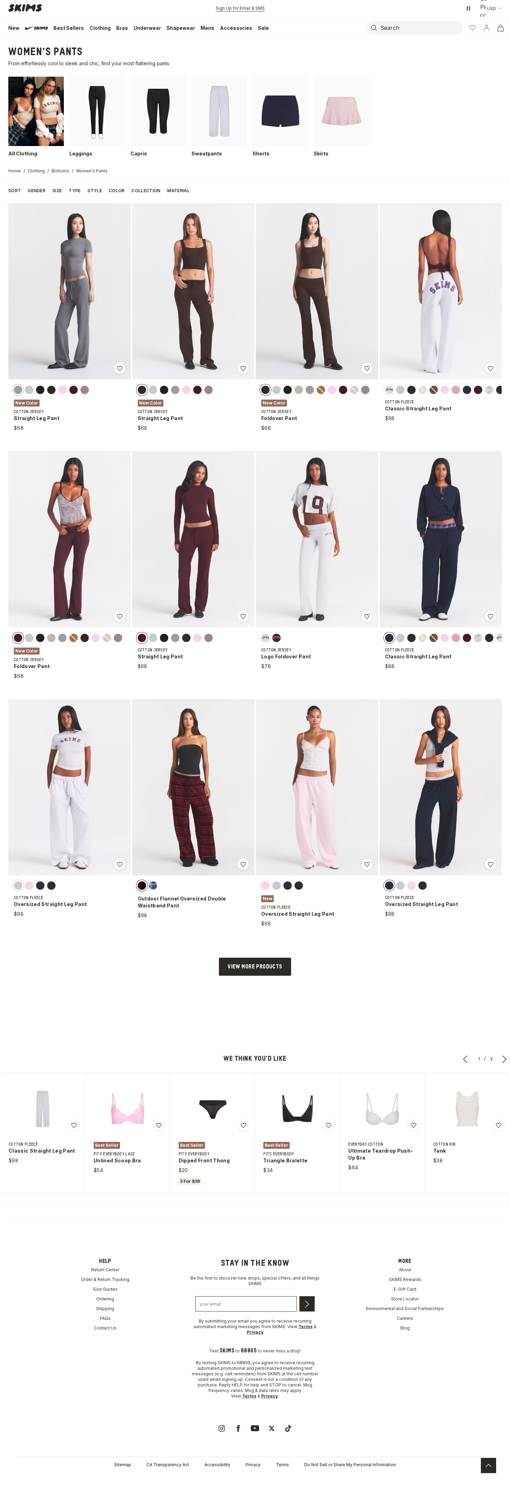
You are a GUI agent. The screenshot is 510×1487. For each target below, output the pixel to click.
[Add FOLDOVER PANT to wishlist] (367, 368)
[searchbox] (420, 28)
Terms (282, 1464)
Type (74, 190)
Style (94, 190)
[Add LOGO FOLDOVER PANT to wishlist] (367, 616)
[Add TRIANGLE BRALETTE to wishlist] (328, 1125)
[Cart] (500, 28)
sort (14, 190)
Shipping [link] (105, 1308)
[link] (222, 1428)
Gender (36, 190)
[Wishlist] (472, 28)
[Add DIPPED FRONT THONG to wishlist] (243, 1125)
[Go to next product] (504, 1059)
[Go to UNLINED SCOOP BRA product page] (127, 1109)
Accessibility (217, 1464)
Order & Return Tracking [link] (105, 1279)
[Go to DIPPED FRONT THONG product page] (212, 1109)
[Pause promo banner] (468, 8)
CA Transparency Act (167, 1464)
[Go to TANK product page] (467, 1109)
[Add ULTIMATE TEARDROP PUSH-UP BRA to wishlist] (413, 1125)
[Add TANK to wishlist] (498, 1125)
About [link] (405, 1269)
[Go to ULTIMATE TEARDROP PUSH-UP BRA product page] (382, 1109)
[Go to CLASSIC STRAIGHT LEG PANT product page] (42, 1109)
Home (14, 170)
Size (57, 190)
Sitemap (122, 1464)
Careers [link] (405, 1318)
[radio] (18, 389)
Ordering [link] (105, 1298)
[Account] (486, 28)
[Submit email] (307, 1303)
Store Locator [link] (405, 1298)
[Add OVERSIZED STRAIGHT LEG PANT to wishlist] (119, 864)
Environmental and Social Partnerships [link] (405, 1308)
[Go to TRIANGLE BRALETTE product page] (297, 1109)
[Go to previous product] (465, 1059)
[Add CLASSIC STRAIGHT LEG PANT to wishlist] (490, 368)
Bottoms (60, 170)
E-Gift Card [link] (405, 1289)
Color (117, 190)
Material (178, 190)
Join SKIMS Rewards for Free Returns (240, 8)
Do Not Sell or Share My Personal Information (350, 1464)
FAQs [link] (105, 1318)
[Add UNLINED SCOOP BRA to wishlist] (158, 1125)
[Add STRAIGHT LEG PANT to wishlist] (119, 368)
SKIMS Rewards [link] (405, 1279)
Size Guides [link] (105, 1289)
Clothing (36, 170)
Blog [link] (405, 1328)
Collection (145, 190)
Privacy (253, 1464)
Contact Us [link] (105, 1328)
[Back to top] (488, 1465)
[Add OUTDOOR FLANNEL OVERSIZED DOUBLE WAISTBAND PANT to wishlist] (243, 864)
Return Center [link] (105, 1269)
